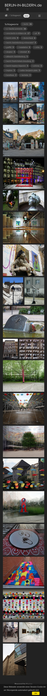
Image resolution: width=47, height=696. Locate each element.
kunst (26, 16)
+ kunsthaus (10, 75)
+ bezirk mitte (11, 38)
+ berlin (27, 24)
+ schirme (37, 66)
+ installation (24, 47)
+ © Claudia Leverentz (15, 29)
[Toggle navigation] (7, 9)
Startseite (6, 16)
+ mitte (38, 47)
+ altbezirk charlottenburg (16, 56)
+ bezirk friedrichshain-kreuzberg (19, 61)
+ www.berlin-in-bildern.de (17, 33)
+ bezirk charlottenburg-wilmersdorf (20, 42)
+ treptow (10, 70)
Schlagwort (15, 15)
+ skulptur (10, 52)
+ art (36, 33)
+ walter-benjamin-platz (29, 70)
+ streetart (24, 52)
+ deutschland (28, 38)
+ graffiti (9, 47)
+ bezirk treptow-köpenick (16, 66)
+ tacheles (25, 75)
